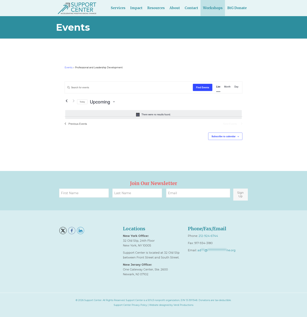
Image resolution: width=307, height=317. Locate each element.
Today (82, 101)
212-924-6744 (208, 236)
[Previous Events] (66, 101)
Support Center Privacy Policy (130, 305)
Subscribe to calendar (224, 136)
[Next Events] (73, 101)
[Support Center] (77, 8)
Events (68, 67)
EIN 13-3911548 (189, 300)
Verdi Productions (183, 305)
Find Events (202, 87)
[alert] (153, 114)
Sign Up (240, 194)
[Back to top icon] (291, 310)
